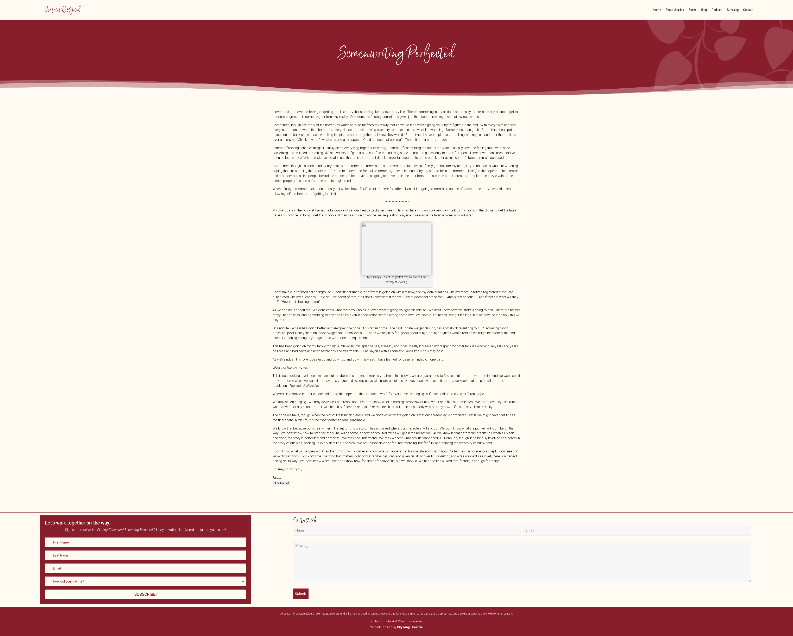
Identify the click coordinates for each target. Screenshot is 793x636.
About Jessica (675, 10)
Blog (704, 10)
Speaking (733, 10)
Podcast (716, 10)
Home (657, 10)
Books (693, 10)
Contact (748, 10)
